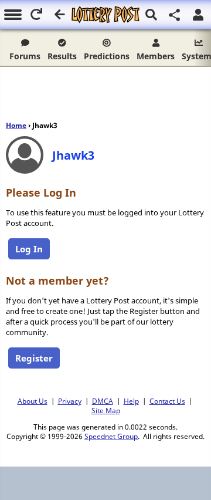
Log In (29, 249)
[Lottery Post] (105, 14)
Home (16, 125)
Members (156, 56)
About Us (32, 401)
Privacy (69, 401)
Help (131, 401)
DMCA (102, 401)
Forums (24, 56)
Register (34, 358)
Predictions (107, 56)
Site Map (105, 410)
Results (62, 56)
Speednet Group (111, 436)
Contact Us (167, 401)
